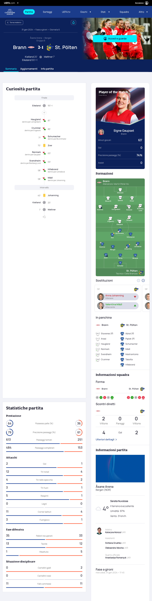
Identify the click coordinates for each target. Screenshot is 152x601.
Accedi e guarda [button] (117, 38)
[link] (29, 12)
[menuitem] (30, 12)
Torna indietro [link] (15, 22)
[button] (85, 12)
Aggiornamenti (28, 69)
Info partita (47, 69)
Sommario (11, 69)
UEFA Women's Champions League (10, 12)
